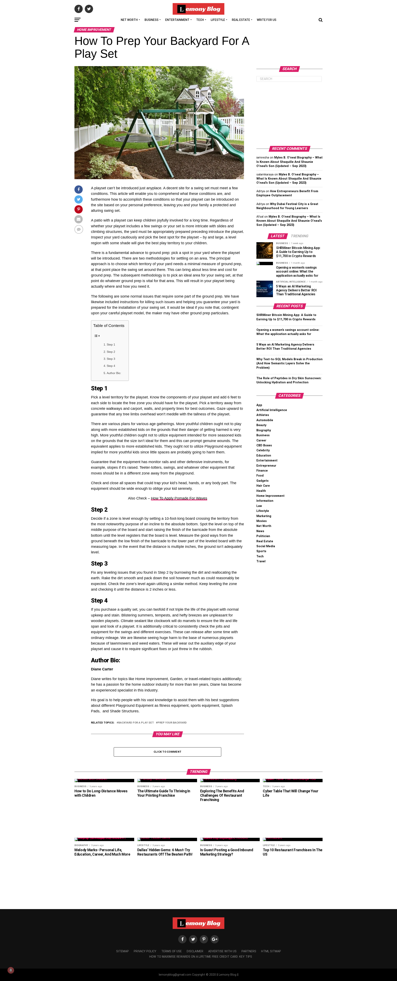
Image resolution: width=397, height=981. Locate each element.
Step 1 (111, 344)
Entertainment (177, 19)
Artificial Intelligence (271, 410)
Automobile (264, 420)
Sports (261, 551)
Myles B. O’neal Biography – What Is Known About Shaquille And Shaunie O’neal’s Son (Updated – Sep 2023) (289, 162)
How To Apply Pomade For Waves (179, 498)
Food (260, 475)
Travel (260, 561)
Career (261, 440)
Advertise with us (222, 951)
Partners (249, 951)
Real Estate (241, 19)
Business (151, 19)
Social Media (265, 546)
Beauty (261, 425)
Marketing (263, 516)
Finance (262, 470)
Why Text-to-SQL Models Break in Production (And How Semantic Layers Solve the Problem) (289, 363)
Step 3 (111, 358)
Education (263, 455)
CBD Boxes (264, 445)
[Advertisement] (289, 114)
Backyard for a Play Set (136, 722)
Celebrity (263, 450)
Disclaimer (195, 951)
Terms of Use (171, 951)
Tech (200, 19)
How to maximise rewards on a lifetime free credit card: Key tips (200, 956)
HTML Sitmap (271, 951)
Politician (263, 536)
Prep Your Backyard (172, 722)
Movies (261, 521)
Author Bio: (114, 373)
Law (259, 506)
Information (264, 501)
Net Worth (129, 19)
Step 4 (111, 365)
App (259, 405)
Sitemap (122, 951)
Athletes (262, 415)
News (260, 531)
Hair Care (263, 486)
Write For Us (266, 19)
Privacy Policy (145, 951)
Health (261, 491)
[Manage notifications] (10, 970)
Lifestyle (218, 19)
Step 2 (111, 351)
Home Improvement (270, 496)
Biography (263, 430)
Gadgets (262, 481)
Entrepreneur (266, 465)
